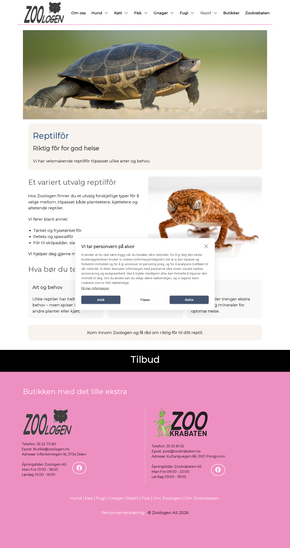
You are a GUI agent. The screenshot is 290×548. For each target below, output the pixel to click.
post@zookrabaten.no (182, 451)
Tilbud (145, 359)
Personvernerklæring (123, 512)
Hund (76, 498)
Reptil (132, 498)
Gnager (116, 498)
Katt (89, 498)
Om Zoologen (167, 498)
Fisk (146, 498)
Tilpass (145, 300)
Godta (189, 300)
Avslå (101, 300)
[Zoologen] (44, 12)
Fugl (100, 498)
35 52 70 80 (46, 444)
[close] (206, 245)
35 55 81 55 (175, 446)
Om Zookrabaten (201, 498)
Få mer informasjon (95, 288)
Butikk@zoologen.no (51, 449)
